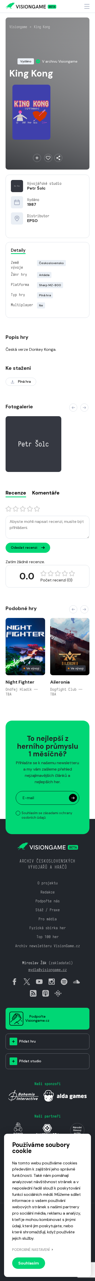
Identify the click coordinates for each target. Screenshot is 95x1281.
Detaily (18, 250)
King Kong (42, 27)
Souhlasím (28, 1263)
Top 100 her (47, 936)
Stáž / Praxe (47, 909)
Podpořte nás (47, 901)
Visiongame (18, 27)
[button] (73, 408)
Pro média (48, 919)
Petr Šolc (36, 188)
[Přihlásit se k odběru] (73, 798)
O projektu (47, 883)
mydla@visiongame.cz (47, 969)
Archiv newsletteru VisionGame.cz (47, 945)
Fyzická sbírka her (47, 927)
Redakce (48, 892)
